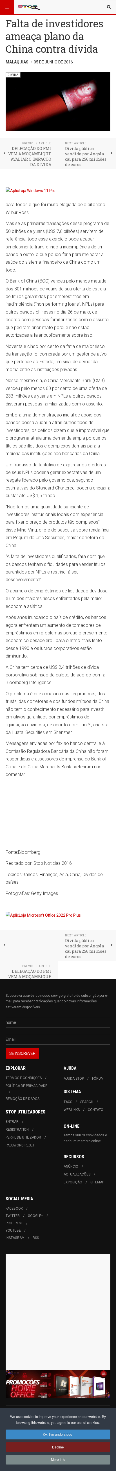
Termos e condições (24, 1078)
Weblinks (72, 1110)
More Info (58, 1459)
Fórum (98, 1078)
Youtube (13, 1230)
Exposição (73, 1182)
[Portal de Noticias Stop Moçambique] (28, 7)
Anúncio (71, 1166)
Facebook (14, 1208)
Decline (58, 1446)
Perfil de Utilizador (23, 1137)
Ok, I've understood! (58, 1434)
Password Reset (20, 1145)
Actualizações (77, 1174)
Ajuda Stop (74, 1078)
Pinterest (14, 1223)
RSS (36, 1238)
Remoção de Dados (22, 1099)
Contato (95, 1110)
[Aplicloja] (58, 915)
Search (86, 1102)
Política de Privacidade (26, 1086)
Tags (68, 1102)
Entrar (12, 1122)
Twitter (13, 1216)
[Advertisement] (58, 1312)
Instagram (15, 1238)
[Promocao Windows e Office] (58, 1384)
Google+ (35, 1216)
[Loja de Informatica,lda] (58, 190)
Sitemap (97, 1182)
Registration (17, 1130)
